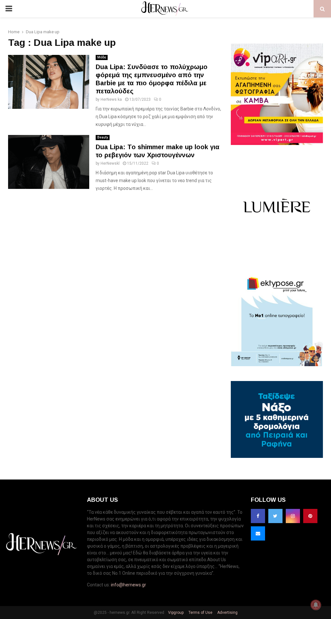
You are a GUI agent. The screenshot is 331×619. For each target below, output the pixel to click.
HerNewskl (110, 163)
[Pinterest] (310, 516)
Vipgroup (175, 612)
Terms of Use (199, 612)
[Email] (258, 533)
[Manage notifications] (316, 605)
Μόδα (101, 57)
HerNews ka (111, 99)
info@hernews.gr (128, 584)
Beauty (102, 137)
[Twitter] (275, 516)
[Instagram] (293, 516)
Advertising (227, 612)
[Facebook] (258, 516)
